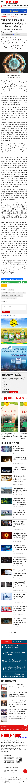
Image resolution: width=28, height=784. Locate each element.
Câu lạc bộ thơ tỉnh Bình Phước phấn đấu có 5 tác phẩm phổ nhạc (18, 686)
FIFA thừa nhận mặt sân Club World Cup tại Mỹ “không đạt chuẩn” (13, 667)
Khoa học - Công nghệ (9, 16)
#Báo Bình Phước (21, 292)
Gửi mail (18, 282)
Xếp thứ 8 (6, 384)
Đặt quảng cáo (7, 729)
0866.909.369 (8, 767)
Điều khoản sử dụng (9, 772)
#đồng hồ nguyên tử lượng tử (9, 298)
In (24, 282)
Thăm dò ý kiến (11, 374)
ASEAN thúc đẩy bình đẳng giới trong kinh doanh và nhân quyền (14, 660)
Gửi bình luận (5, 312)
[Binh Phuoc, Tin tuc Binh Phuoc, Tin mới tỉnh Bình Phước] (14, 2)
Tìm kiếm (17, 729)
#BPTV (11, 289)
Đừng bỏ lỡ (15, 398)
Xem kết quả (13, 392)
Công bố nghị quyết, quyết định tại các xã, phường (13, 653)
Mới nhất (12, 315)
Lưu (4, 285)
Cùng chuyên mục (11, 443)
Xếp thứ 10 (6, 389)
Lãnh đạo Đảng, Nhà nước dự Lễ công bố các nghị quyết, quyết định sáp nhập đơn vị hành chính (18, 711)
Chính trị (15, 6)
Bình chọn (5, 392)
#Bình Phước (5, 295)
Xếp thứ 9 (6, 387)
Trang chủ (4, 726)
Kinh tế (23, 6)
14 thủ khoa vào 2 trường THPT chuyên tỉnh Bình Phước (12, 646)
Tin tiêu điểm (8, 681)
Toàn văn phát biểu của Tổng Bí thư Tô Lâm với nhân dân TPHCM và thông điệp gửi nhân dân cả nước (17, 703)
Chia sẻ (5, 279)
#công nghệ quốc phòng (16, 295)
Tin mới (5, 641)
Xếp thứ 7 (6, 382)
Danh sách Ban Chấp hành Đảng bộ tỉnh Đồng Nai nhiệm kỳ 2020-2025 (13, 675)
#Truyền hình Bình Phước (8, 292)
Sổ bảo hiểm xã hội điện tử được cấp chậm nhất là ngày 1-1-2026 (17, 717)
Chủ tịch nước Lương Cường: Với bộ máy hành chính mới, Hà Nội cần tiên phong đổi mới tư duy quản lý (18, 695)
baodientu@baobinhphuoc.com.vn (12, 748)
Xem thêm (13, 632)
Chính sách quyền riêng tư (10, 770)
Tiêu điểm (6, 6)
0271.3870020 (15, 767)
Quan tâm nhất (5, 315)
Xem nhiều (18, 641)
